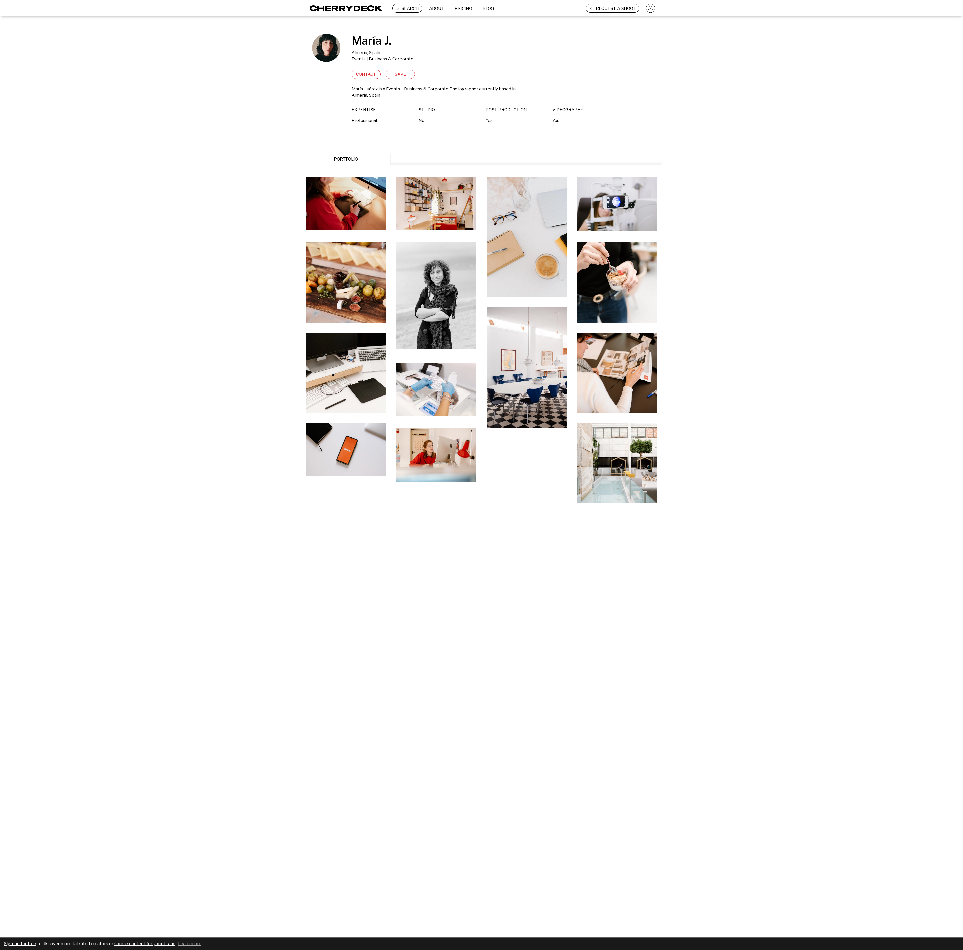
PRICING (463, 8)
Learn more (189, 943)
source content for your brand (144, 943)
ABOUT (436, 8)
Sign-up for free (20, 943)
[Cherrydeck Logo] (344, 8)
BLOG (488, 8)
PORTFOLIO (346, 159)
